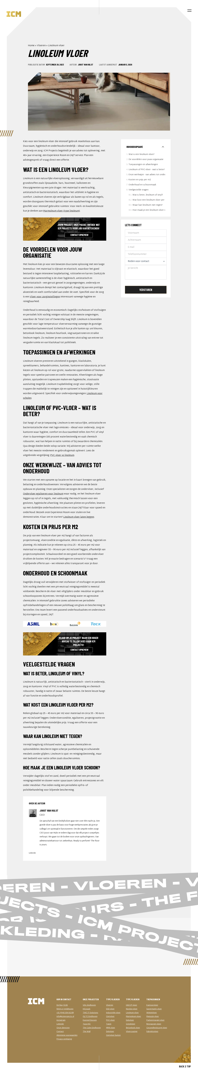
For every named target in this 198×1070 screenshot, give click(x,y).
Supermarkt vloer (154, 1009)
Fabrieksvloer (152, 1031)
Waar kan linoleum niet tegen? (147, 205)
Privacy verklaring (64, 1039)
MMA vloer (110, 1028)
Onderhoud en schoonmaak (142, 185)
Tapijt (108, 1024)
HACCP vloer (131, 1005)
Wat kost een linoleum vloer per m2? (148, 200)
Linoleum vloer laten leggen (78, 517)
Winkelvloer (151, 1013)
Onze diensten (63, 1028)
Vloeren (41, 46)
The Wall (86, 1031)
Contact (60, 1031)
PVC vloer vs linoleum (62, 455)
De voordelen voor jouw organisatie (146, 159)
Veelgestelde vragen (138, 190)
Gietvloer (110, 1016)
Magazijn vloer (152, 1016)
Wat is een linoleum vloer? (142, 154)
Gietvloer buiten (113, 1035)
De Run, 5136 (62, 1005)
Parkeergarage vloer (155, 1020)
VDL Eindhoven (89, 1005)
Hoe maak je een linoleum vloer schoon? (148, 210)
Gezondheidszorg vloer (156, 1028)
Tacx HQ (86, 1024)
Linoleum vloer (132, 1013)
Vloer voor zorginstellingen (45, 297)
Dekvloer (110, 1031)
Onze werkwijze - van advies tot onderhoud (146, 175)
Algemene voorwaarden (67, 1035)
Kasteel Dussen (90, 1020)
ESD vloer (110, 1009)
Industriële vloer (113, 1013)
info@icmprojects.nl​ (65, 1016)
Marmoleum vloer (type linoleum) (61, 211)
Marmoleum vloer (133, 1016)
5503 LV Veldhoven (65, 1009)
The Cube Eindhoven (92, 1028)
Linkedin (32, 853)
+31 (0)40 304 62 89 (65, 1013)
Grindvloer (130, 1024)
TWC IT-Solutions (90, 1013)
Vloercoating (131, 1031)
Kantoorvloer (152, 1005)
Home (31, 46)
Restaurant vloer (153, 1024)
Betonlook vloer (133, 1028)
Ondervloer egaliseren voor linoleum (43, 494)
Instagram (61, 1020)
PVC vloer (110, 1020)
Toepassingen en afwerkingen (143, 165)
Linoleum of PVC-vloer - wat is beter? (147, 170)
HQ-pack (86, 1009)
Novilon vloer (131, 1009)
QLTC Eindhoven (90, 1016)
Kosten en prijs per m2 (139, 180)
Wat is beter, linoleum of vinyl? (147, 195)
